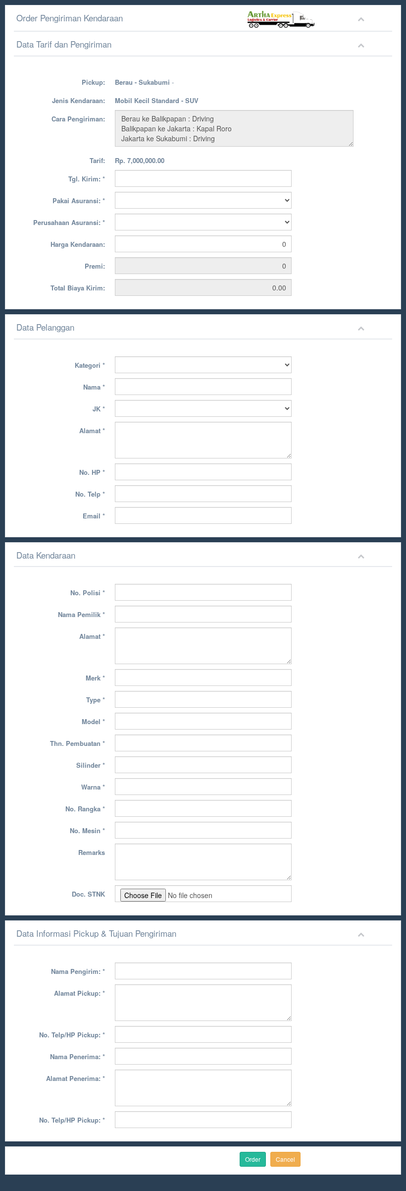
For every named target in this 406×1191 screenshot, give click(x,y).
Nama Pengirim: (78, 971)
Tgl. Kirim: (86, 178)
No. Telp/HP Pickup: (72, 1034)
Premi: (95, 266)
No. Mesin (87, 830)
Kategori (90, 365)
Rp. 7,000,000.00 (139, 160)
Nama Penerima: (77, 1056)
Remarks (91, 852)
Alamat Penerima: (75, 1078)
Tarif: (97, 160)
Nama (94, 387)
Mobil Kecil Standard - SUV (157, 100)
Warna (93, 787)
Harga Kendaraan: (78, 244)
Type (95, 699)
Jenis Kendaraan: (78, 100)
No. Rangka (85, 808)
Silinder (90, 765)
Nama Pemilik (81, 614)
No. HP (92, 472)
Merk (95, 677)
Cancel (285, 1159)
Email (94, 515)
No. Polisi (87, 592)
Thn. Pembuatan (77, 743)
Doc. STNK (88, 894)
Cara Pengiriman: (78, 118)
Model (93, 721)
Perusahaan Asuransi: (69, 222)
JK (99, 408)
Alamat (92, 430)
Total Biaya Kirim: (78, 287)
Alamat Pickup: (79, 993)
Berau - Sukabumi (142, 82)
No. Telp (90, 494)
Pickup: (93, 82)
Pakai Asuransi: (78, 200)
